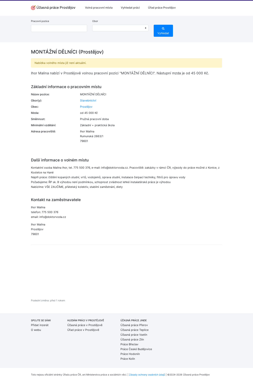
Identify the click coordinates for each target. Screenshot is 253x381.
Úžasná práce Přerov (134, 325)
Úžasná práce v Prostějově (84, 325)
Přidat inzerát (40, 325)
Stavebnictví (88, 100)
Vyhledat (163, 33)
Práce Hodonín (130, 354)
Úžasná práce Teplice (134, 330)
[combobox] (120, 28)
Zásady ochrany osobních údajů (147, 374)
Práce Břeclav (129, 344)
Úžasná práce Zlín (132, 339)
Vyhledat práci (130, 7)
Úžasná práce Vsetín (133, 334)
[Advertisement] (126, 272)
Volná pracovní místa (99, 7)
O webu (36, 330)
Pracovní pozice (40, 21)
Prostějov (86, 106)
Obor (95, 21)
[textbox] (99, 28)
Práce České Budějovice (136, 349)
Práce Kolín (127, 358)
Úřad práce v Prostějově (83, 330)
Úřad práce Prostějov (162, 7)
